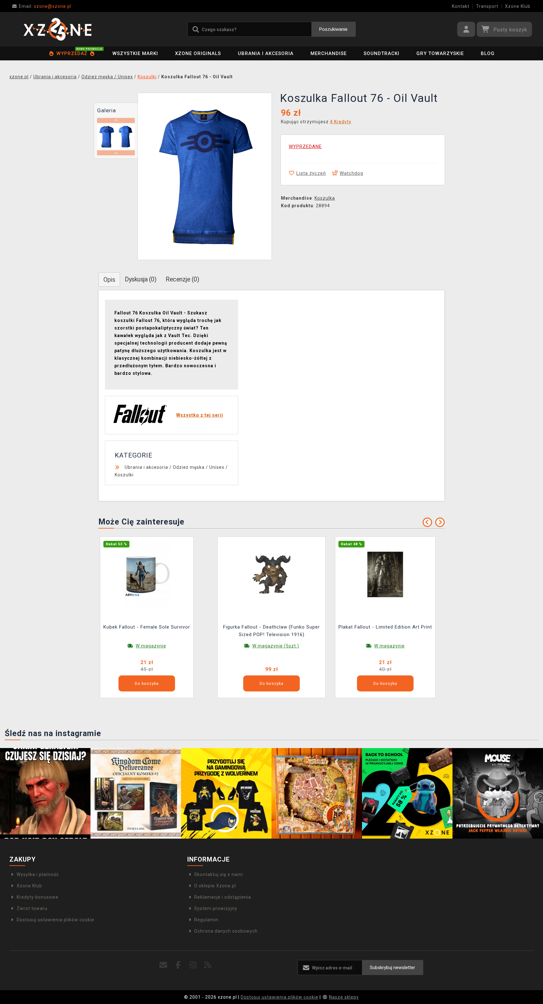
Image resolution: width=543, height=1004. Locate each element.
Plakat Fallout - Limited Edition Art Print (385, 627)
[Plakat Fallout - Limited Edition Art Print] (385, 574)
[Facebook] (178, 965)
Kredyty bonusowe (37, 897)
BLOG (488, 53)
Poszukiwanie (333, 29)
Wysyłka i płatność (38, 874)
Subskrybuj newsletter (392, 967)
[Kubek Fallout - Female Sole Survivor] (146, 574)
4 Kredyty (340, 121)
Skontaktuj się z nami (218, 874)
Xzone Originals (198, 53)
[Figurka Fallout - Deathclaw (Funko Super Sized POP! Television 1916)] (271, 574)
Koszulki (124, 474)
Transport (487, 6)
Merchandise (328, 53)
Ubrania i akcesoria (265, 53)
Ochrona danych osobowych (226, 931)
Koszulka (325, 198)
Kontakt (460, 6)
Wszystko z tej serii (199, 415)
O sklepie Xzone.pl (215, 885)
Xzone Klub (517, 6)
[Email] (163, 965)
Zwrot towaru (32, 908)
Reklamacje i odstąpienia (222, 897)
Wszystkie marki (135, 53)
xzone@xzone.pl (45, 6)
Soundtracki (381, 53)
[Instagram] (193, 965)
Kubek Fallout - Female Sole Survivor (146, 627)
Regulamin (206, 919)
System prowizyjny (215, 908)
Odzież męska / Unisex (198, 467)
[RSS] (208, 965)
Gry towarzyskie (440, 53)
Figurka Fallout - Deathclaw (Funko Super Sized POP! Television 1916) (271, 630)
